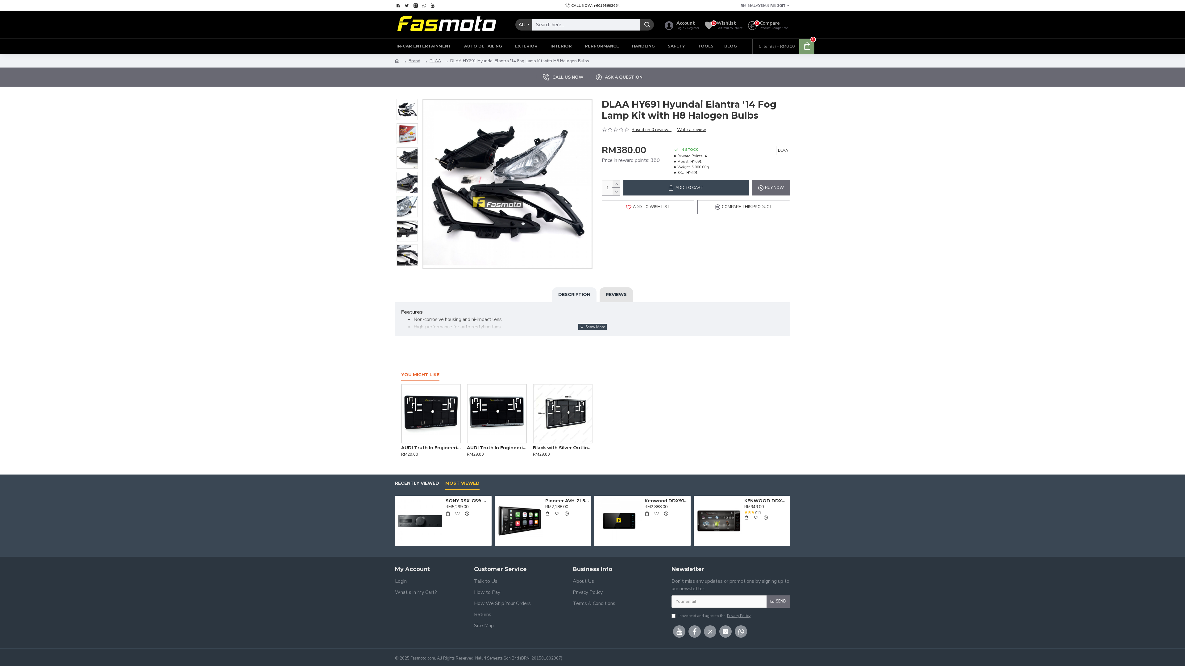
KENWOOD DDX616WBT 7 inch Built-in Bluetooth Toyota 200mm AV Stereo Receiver (766, 501)
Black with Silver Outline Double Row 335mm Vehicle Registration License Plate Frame (503, 447)
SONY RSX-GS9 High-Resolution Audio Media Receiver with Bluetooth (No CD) (467, 501)
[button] (407, 100)
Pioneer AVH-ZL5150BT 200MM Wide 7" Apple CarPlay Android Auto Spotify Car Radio (567, 501)
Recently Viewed (417, 483)
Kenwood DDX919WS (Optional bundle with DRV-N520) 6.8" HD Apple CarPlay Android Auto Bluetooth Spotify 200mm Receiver (666, 501)
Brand (414, 61)
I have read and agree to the (714, 615)
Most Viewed (462, 483)
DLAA (435, 61)
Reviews (616, 294)
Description (574, 294)
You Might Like (420, 374)
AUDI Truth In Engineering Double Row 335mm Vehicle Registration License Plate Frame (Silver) (437, 447)
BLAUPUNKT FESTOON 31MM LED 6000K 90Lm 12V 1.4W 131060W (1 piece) (569, 447)
